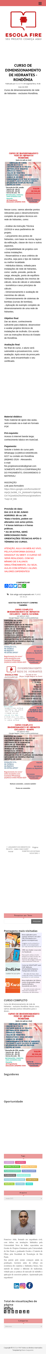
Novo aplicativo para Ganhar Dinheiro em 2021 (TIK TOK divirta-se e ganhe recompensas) (31, 937)
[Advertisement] (23, 124)
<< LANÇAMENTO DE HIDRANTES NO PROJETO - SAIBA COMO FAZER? (18, 848)
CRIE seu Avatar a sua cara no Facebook (31, 951)
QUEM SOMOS (32, 1180)
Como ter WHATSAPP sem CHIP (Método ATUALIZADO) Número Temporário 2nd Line (31, 968)
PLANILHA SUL (10, 1175)
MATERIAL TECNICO (29, 1167)
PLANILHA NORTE (29, 1171)
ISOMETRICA (20, 1162)
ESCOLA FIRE (17, 1348)
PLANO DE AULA (23, 1175)
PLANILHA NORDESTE (12, 1171)
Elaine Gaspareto (27, 1350)
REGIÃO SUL (9, 1184)
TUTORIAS (20, 1184)
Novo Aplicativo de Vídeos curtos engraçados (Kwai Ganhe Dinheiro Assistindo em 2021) (31, 983)
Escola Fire (20, 84)
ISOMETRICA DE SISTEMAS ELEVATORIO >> (31, 852)
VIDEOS (29, 1184)
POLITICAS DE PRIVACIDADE (14, 1180)
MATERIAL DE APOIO (12, 1167)
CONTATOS (9, 1162)
